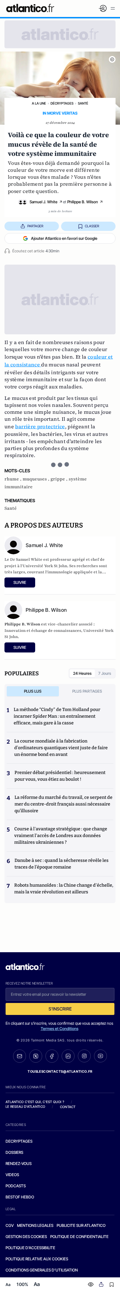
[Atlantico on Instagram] (84, 1056)
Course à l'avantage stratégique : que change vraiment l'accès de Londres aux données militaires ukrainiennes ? (60, 835)
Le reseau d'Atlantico (25, 1106)
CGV (10, 1225)
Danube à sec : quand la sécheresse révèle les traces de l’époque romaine (62, 864)
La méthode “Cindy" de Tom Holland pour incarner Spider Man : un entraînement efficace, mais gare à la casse (57, 716)
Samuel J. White (43, 201)
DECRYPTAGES (19, 1141)
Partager (35, 226)
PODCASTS (16, 1185)
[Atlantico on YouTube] (100, 1056)
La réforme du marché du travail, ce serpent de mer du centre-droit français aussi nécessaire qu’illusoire (63, 804)
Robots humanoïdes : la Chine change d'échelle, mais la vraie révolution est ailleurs (63, 888)
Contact (68, 1107)
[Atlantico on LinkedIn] (68, 1056)
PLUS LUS (33, 691)
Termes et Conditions (59, 1028)
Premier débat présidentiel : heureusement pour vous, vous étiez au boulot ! (60, 776)
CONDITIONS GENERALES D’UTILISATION (42, 1270)
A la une (39, 103)
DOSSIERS (14, 1152)
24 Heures (82, 673)
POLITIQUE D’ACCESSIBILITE (30, 1247)
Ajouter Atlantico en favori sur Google (64, 238)
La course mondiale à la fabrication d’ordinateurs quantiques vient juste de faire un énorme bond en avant (61, 747)
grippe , (60, 479)
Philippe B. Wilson (82, 201)
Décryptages (62, 103)
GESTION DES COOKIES (26, 1236)
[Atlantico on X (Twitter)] (35, 1056)
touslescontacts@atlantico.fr (60, 1071)
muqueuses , (37, 479)
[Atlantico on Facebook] (51, 1056)
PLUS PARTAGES (87, 691)
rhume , (13, 479)
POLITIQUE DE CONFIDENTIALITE (79, 1236)
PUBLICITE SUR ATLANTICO (81, 1225)
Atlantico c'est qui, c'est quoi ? (35, 1102)
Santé (83, 103)
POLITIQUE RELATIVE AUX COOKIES (37, 1258)
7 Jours (104, 673)
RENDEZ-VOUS (19, 1163)
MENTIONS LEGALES (35, 1225)
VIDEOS (12, 1174)
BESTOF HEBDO (20, 1197)
